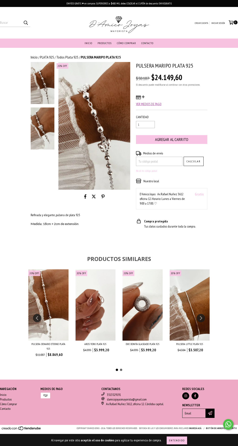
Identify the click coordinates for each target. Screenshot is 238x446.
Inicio (88, 43)
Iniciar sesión (218, 23)
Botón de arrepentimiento (221, 428)
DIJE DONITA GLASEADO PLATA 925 (142, 344)
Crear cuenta (201, 23)
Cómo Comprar (126, 43)
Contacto (147, 43)
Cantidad (142, 117)
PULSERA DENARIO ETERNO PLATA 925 (48, 346)
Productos (105, 43)
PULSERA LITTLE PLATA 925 (189, 344)
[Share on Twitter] (94, 196)
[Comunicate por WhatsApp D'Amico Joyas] (228, 424)
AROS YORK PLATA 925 (95, 344)
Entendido (177, 440)
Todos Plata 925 (67, 57)
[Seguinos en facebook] (195, 395)
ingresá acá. (195, 428)
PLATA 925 (47, 57)
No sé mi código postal (146, 171)
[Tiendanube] (21, 429)
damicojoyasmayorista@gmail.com (127, 399)
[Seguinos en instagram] (185, 395)
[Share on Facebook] (85, 196)
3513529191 (114, 395)
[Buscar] (25, 23)
